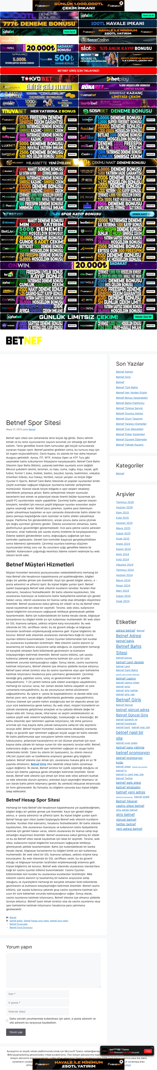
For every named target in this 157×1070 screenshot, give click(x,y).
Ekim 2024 (122, 554)
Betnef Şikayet (126, 801)
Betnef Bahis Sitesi (129, 649)
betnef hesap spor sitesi (36, 920)
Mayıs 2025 (123, 528)
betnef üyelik (141, 796)
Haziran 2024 (124, 575)
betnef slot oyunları (139, 767)
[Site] (39, 119)
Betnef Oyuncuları (19, 924)
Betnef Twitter (124, 778)
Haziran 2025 (124, 523)
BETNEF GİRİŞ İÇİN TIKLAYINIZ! (78, 70)
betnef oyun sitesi (126, 742)
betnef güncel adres (132, 710)
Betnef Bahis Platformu (130, 403)
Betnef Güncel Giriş (132, 715)
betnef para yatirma (130, 747)
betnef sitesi (123, 766)
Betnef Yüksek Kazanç (130, 444)
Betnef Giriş (123, 377)
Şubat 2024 (123, 596)
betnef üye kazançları (124, 797)
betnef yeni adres (130, 792)
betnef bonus (124, 657)
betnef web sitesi (128, 782)
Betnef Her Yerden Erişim (131, 392)
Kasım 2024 (123, 549)
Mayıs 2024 (123, 580)
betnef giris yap (125, 694)
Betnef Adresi (124, 371)
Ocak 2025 (122, 538)
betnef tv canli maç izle (130, 774)
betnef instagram (126, 723)
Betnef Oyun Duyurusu (21, 927)
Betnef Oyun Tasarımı (129, 418)
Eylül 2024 (122, 559)
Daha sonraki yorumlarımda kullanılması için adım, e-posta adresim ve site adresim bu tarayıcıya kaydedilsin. (53, 1020)
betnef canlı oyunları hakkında (127, 675)
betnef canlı (123, 666)
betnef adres (16, 920)
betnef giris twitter (127, 690)
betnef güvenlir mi (126, 719)
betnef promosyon (133, 752)
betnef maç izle (141, 727)
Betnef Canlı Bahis (127, 670)
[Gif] (78, 162)
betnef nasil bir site (130, 735)
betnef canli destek (130, 662)
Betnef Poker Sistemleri (130, 434)
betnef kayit (123, 727)
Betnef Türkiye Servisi (129, 408)
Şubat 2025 (123, 533)
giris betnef (125, 814)
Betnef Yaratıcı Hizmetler (131, 423)
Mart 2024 (122, 590)
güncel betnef (126, 819)
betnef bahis (125, 641)
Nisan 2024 (123, 585)
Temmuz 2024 (125, 569)
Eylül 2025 (122, 517)
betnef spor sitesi (59, 920)
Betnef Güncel (124, 704)
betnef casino (126, 678)
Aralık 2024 (123, 543)
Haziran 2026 (124, 507)
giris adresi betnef (127, 809)
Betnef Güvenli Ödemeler (131, 439)
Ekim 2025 (122, 512)
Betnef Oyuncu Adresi (129, 413)
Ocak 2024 (123, 601)
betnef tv (121, 770)
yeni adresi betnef (129, 829)
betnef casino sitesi (127, 682)
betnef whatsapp (128, 787)
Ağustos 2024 (124, 564)
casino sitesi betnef (130, 806)
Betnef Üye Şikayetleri (129, 429)
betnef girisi (123, 686)
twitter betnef (126, 824)
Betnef (13, 917)
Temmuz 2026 (125, 502)
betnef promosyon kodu (129, 760)
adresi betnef (125, 630)
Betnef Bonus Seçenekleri (132, 397)
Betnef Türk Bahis (127, 387)
